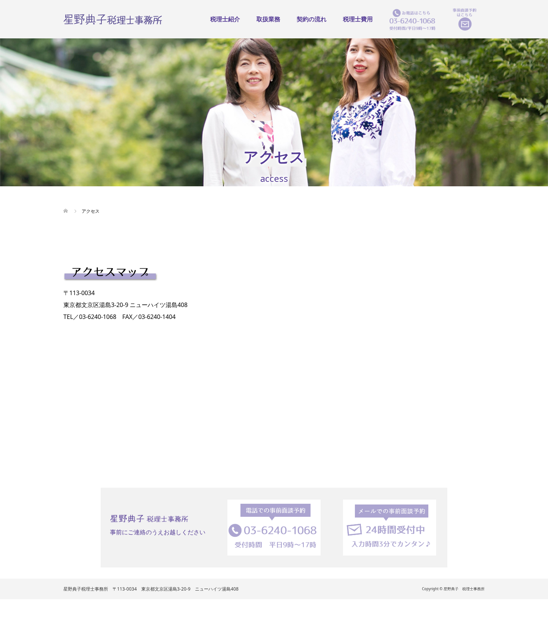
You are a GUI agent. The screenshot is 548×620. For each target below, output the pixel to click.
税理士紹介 (225, 19)
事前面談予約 (464, 19)
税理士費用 (358, 19)
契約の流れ (312, 19)
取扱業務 (268, 19)
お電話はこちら (412, 19)
